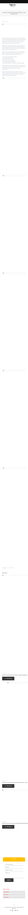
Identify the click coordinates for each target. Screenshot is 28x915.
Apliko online (6, 894)
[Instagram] (17, 910)
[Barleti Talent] (12, 5)
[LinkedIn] (15, 910)
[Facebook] (10, 910)
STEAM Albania (6, 891)
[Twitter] (12, 910)
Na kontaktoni (6, 897)
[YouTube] (14, 910)
